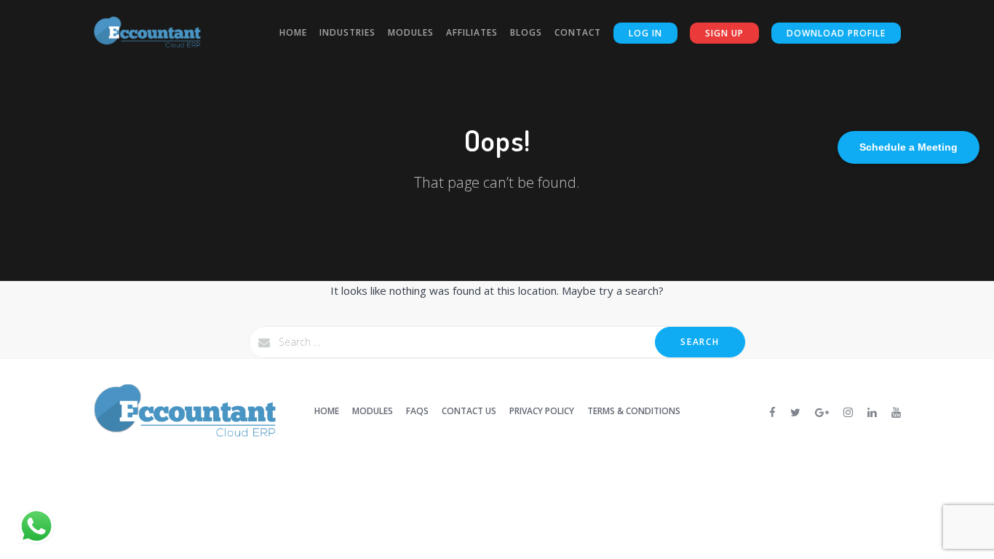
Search (699, 342)
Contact (577, 32)
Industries (347, 32)
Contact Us (469, 411)
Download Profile (836, 33)
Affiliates (472, 32)
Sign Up (724, 33)
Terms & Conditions (633, 411)
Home (293, 32)
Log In (645, 33)
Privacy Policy (541, 411)
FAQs (417, 411)
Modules (411, 32)
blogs (526, 32)
